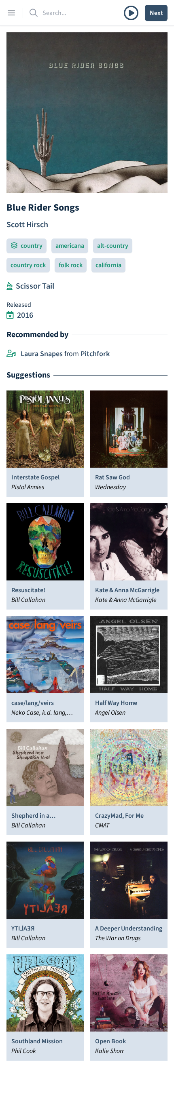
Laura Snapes (42, 354)
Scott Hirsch (27, 224)
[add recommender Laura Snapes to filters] (11, 354)
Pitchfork (95, 354)
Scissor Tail (35, 286)
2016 (25, 315)
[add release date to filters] (10, 315)
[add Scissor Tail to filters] (9, 286)
